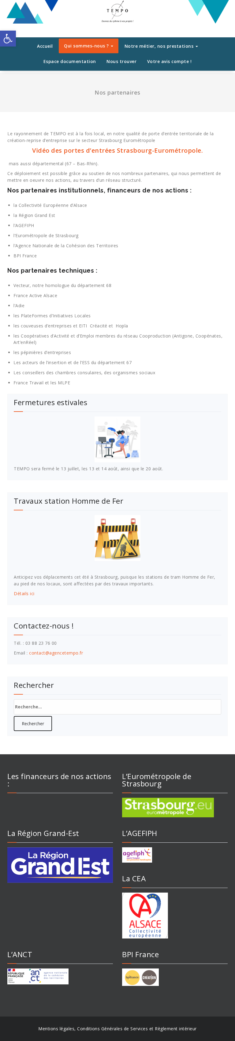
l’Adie (18, 305)
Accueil (45, 46)
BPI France (25, 256)
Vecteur (21, 285)
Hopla (122, 326)
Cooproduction (155, 336)
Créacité (98, 326)
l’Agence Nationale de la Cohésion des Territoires (65, 245)
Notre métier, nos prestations (160, 46)
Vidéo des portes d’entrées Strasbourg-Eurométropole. (117, 150)
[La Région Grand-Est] (60, 865)
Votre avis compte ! (169, 61)
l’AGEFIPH (23, 225)
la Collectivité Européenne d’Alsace (50, 205)
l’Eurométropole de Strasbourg (46, 235)
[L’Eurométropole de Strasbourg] (175, 807)
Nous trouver (121, 61)
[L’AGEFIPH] (175, 855)
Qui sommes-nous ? (87, 46)
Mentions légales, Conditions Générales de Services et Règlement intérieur (117, 1029)
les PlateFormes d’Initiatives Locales (52, 316)
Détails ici (24, 593)
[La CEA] (175, 915)
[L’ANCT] (60, 976)
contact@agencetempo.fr (56, 653)
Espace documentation (69, 61)
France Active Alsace (35, 295)
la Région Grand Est (34, 215)
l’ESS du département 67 (106, 362)
